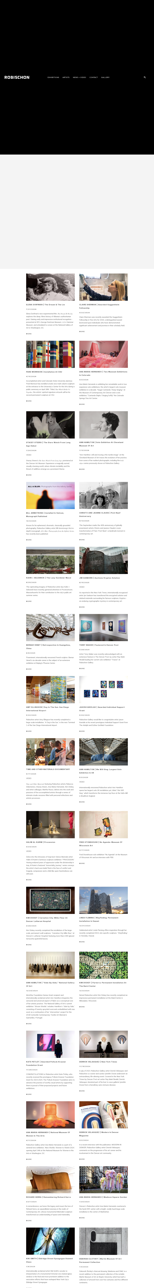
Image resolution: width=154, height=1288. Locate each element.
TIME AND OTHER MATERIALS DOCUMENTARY (48, 769)
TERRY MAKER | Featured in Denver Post (98, 645)
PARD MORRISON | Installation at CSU (44, 372)
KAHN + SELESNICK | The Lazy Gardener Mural (48, 578)
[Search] (145, 77)
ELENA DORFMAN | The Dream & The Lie (45, 305)
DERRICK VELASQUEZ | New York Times (98, 1062)
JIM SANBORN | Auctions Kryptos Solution (99, 578)
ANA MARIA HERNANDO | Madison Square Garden (103, 1197)
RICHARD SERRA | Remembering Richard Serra (48, 1197)
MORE (29, 334)
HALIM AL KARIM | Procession (40, 842)
